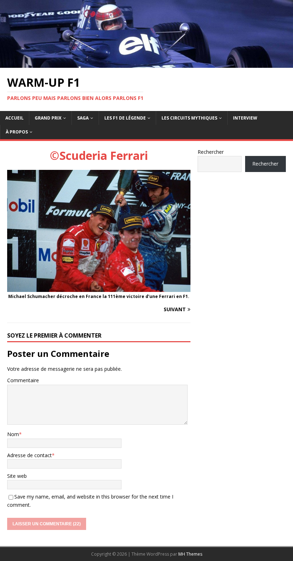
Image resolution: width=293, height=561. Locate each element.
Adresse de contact (29, 455)
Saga (83, 118)
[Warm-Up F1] (146, 63)
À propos (17, 132)
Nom (13, 434)
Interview (245, 118)
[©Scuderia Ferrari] (98, 287)
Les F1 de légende (125, 118)
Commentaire (23, 380)
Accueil (14, 118)
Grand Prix (48, 118)
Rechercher (211, 151)
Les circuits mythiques (189, 118)
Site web (17, 475)
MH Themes (190, 554)
